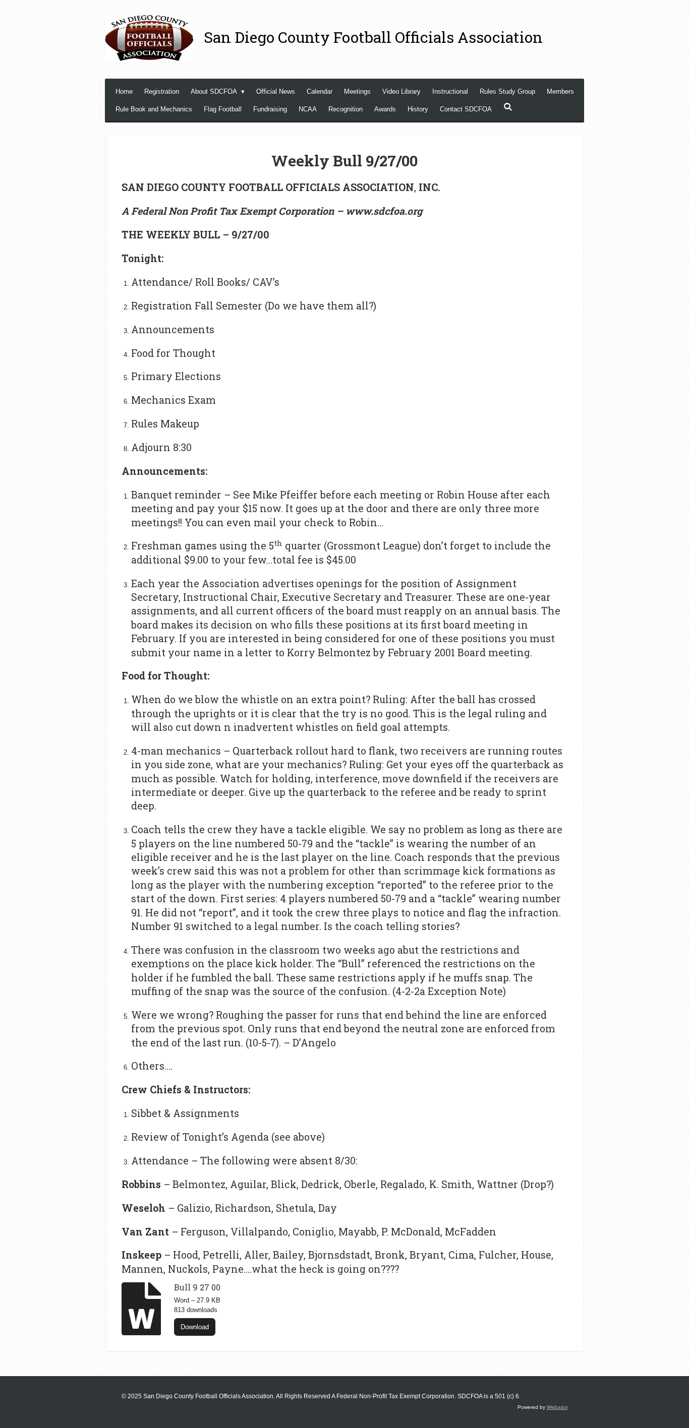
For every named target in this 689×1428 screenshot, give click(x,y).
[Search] (508, 107)
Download (195, 1327)
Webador (557, 1407)
